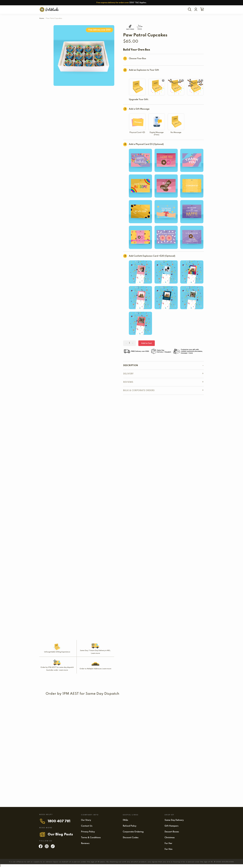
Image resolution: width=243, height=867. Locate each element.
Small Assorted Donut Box (59, 706)
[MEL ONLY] (59, 701)
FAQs (125, 820)
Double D (114, 728)
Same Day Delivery (174, 820)
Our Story (86, 820)
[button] (54, 710)
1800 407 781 (59, 821)
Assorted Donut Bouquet (160, 706)
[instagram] (46, 847)
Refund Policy (129, 826)
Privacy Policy (88, 832)
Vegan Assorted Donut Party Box (150, 749)
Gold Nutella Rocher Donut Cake (62, 771)
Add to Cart (146, 343)
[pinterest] (52, 847)
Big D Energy (69, 749)
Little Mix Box (97, 706)
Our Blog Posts (60, 834)
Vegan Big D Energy (151, 771)
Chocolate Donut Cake (107, 749)
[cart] (201, 9)
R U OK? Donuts (185, 706)
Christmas (170, 838)
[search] (190, 9)
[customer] (196, 9)
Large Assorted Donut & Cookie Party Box (102, 771)
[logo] (49, 9)
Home (41, 18)
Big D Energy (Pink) (73, 793)
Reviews (85, 843)
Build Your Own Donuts (132, 706)
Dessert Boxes (172, 832)
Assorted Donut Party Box (73, 728)
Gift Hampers (171, 826)
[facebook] (40, 847)
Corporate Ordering (133, 832)
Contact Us (86, 826)
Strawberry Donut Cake (162, 728)
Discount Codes (130, 838)
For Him (168, 849)
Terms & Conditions (91, 838)
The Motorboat (138, 728)
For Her (168, 843)
